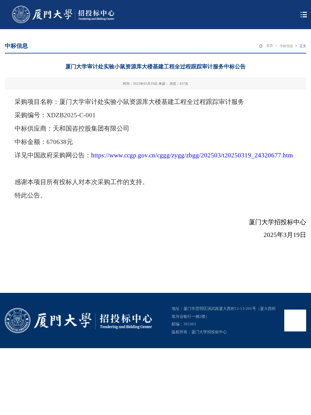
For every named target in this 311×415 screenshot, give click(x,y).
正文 (302, 46)
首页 (269, 45)
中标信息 (286, 46)
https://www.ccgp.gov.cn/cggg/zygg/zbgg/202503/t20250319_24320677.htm (192, 155)
